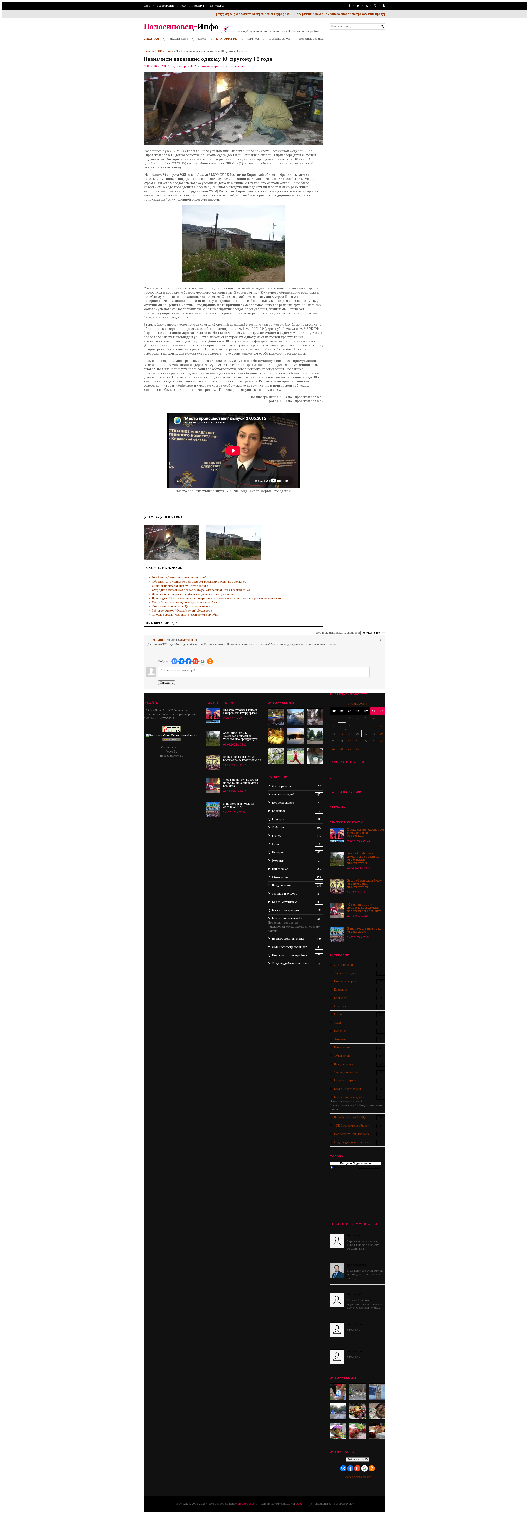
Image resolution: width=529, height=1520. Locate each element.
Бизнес (338, 1014)
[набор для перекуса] (377, 1431)
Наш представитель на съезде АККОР (364, 930)
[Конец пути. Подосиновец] (295, 736)
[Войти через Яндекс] (195, 661)
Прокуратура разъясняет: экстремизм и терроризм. (212, 14)
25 (373, 741)
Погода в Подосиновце (355, 1163)
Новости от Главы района (351, 1134)
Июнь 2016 (357, 703)
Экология (340, 1039)
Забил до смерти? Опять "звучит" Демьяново (182, 610)
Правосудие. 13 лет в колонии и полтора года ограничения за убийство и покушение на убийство (216, 598)
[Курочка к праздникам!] (377, 1411)
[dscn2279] (276, 736)
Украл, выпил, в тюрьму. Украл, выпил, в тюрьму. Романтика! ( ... (363, 1242)
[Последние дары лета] (357, 1431)
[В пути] (276, 716)
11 (374, 726)
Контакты (217, 5)
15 (349, 733)
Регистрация (165, 5)
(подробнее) (245, 1504)
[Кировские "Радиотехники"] (315, 716)
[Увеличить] (171, 542)
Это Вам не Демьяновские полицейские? (179, 577)
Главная (149, 51)
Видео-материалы (346, 1080)
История (340, 1031)
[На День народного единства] (338, 1431)
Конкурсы (340, 998)
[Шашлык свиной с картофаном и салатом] (357, 1411)
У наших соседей (345, 973)
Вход (147, 5)
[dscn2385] (295, 756)
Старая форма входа (357, 1477)
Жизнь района (343, 965)
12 (381, 726)
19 (381, 733)
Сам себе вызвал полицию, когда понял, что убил (184, 602)
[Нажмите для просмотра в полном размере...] (233, 281)
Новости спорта (345, 981)
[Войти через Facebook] (188, 661)
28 (177, 51)
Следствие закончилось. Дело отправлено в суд (184, 606)
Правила (198, 5)
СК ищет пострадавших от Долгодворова (180, 586)
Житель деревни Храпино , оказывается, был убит (185, 615)
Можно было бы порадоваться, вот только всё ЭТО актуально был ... (364, 1301)
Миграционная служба (349, 1097)
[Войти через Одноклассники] (210, 661)
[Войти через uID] (174, 661)
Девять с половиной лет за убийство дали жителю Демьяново (193, 594)
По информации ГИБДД (350, 1117)
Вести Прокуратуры (347, 1089)
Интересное (238, 66)
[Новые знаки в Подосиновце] (315, 736)
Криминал (340, 989)
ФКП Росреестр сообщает (351, 1125)
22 (349, 741)
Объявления (342, 1056)
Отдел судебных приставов (352, 1142)
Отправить (166, 682)
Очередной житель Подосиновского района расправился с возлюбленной (201, 590)
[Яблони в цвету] (276, 756)
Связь (337, 1022)
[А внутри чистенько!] (315, 756)
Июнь (169, 51)
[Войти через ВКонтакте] (181, 661)
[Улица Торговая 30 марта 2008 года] (295, 716)
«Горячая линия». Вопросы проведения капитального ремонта (364, 907)
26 (381, 741)
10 (366, 726)
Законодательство (346, 1072)
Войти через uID (357, 1459)
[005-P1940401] (338, 1391)
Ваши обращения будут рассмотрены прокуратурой (364, 883)
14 (342, 733)
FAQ (183, 5)
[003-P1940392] (357, 1391)
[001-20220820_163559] (338, 1411)
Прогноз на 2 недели (369, 1167)
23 (357, 741)
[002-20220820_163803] (377, 1391)
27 (333, 748)
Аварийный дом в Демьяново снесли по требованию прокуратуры (306, 14)
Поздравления (343, 1064)
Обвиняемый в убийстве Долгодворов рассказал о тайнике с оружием (199, 581)
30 (357, 748)
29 (349, 748)
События (340, 1006)
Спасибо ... (354, 1327)
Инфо (181, 26)
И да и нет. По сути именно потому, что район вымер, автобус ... (365, 1271)
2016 (160, 51)
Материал (189, 640)
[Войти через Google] (202, 661)
